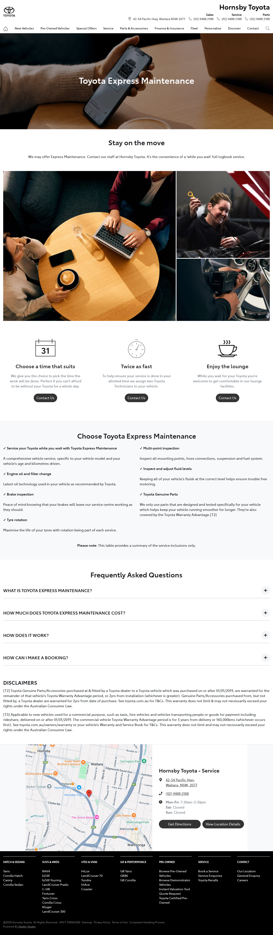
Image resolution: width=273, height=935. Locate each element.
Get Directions (179, 824)
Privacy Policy (102, 922)
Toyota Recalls (208, 880)
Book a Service (208, 871)
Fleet (194, 28)
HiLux (85, 871)
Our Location (246, 871)
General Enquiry (248, 875)
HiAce (85, 884)
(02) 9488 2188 (203, 19)
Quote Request (170, 893)
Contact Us (45, 397)
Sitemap (87, 922)
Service (108, 28)
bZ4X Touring (51, 880)
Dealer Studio (27, 926)
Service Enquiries (210, 875)
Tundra (86, 880)
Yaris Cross (50, 898)
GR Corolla (128, 880)
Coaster (86, 889)
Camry (7, 880)
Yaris (6, 871)
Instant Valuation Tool (174, 889)
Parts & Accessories (134, 28)
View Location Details (223, 824)
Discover (234, 28)
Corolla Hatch (13, 875)
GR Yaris (126, 871)
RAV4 (46, 871)
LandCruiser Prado (55, 884)
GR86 (124, 875)
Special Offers (86, 28)
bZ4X (46, 875)
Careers (242, 880)
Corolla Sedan (13, 884)
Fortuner (48, 893)
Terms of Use (120, 922)
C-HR (46, 889)
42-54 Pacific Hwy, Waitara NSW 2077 (159, 19)
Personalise (213, 28)
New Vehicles (24, 28)
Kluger (47, 907)
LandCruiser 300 (53, 911)
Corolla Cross (51, 902)
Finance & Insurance (169, 28)
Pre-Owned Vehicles (55, 28)
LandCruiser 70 (92, 875)
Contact (253, 28)
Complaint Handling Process (147, 922)
